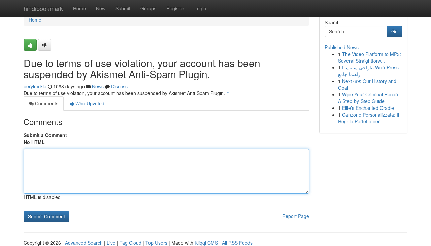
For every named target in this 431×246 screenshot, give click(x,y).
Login (200, 8)
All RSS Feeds (237, 242)
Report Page (295, 216)
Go (394, 31)
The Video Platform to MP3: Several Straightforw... (369, 57)
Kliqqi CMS (206, 242)
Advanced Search (84, 242)
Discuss (119, 86)
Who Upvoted (89, 103)
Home (79, 8)
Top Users (156, 242)
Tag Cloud (130, 242)
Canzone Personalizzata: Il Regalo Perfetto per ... (368, 118)
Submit (122, 8)
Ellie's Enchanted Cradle (368, 107)
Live (111, 242)
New (100, 8)
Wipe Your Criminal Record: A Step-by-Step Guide (369, 97)
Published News (342, 47)
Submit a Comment (45, 135)
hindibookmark (43, 8)
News (98, 86)
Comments (46, 103)
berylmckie (35, 86)
